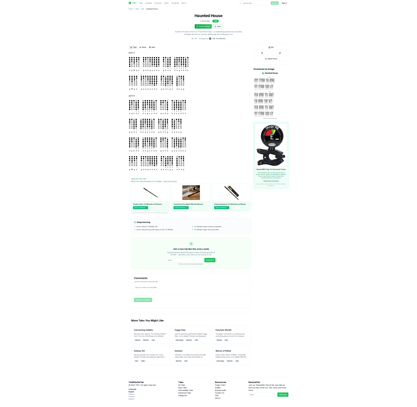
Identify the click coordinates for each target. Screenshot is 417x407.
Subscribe (210, 260)
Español (131, 399)
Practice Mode (204, 26)
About (217, 398)
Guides (218, 388)
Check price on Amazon (271, 181)
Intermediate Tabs (185, 390)
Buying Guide (220, 390)
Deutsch (131, 394)
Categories (182, 395)
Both (153, 47)
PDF (272, 47)
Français (132, 396)
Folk (142, 9)
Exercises (158, 3)
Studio (166, 3)
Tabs (141, 3)
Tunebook (175, 3)
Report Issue (272, 59)
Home (131, 9)
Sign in (284, 3)
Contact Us (219, 393)
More (183, 3)
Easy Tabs (182, 388)
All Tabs (181, 385)
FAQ (216, 395)
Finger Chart (220, 385)
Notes (144, 47)
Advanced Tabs (184, 393)
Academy (148, 3)
